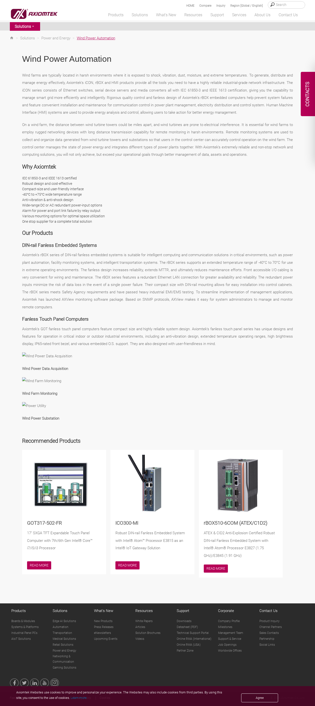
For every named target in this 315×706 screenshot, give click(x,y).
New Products (103, 621)
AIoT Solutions (21, 639)
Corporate (226, 611)
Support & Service (229, 639)
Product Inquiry (269, 621)
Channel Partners (270, 627)
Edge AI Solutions (64, 621)
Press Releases (103, 627)
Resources (144, 611)
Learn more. (79, 698)
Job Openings (227, 644)
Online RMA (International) (194, 639)
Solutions (23, 26)
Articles (140, 627)
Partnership (266, 639)
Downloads (184, 621)
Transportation (62, 633)
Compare (205, 5)
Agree (260, 698)
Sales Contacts (269, 633)
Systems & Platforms (25, 627)
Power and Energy (55, 38)
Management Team (230, 633)
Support (183, 611)
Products (18, 611)
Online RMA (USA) (189, 644)
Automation (60, 627)
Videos (139, 639)
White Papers (144, 621)
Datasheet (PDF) (187, 627)
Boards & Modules (23, 621)
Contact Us (268, 611)
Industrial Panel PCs (24, 633)
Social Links (267, 644)
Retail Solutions (63, 644)
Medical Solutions (64, 639)
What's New (103, 611)
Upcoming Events (105, 639)
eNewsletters (102, 633)
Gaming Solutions (64, 667)
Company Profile (229, 621)
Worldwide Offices (230, 650)
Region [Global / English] (246, 5)
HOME (190, 5)
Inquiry (220, 5)
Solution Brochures (147, 633)
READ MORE (39, 565)
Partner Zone (185, 650)
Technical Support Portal (193, 633)
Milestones (225, 627)
